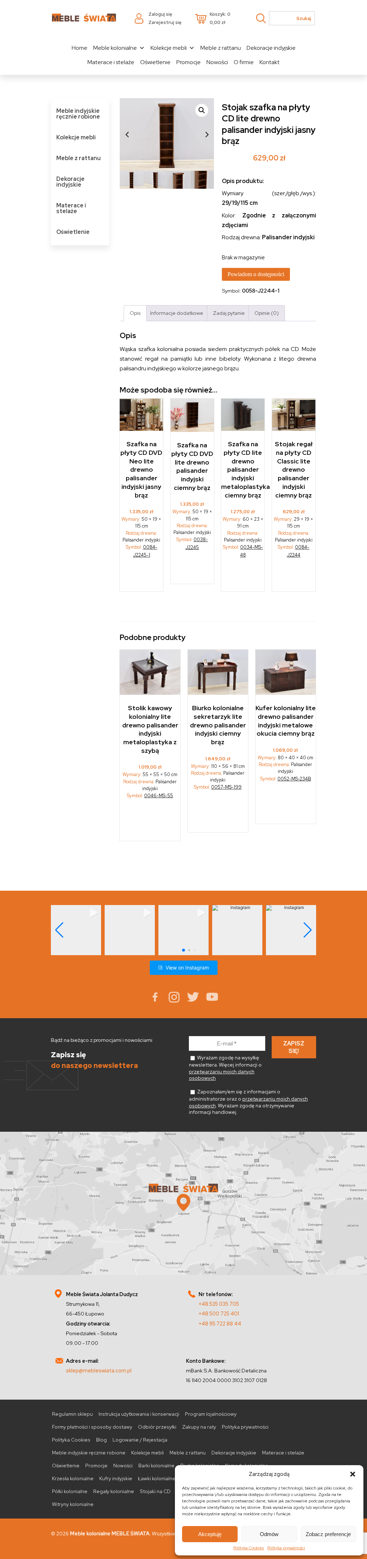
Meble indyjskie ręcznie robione (78, 113)
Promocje (188, 62)
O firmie (244, 62)
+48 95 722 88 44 (220, 1323)
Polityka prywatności (286, 1548)
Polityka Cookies (248, 1548)
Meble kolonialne (115, 48)
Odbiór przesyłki (157, 1427)
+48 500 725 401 (219, 1313)
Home (79, 48)
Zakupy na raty (199, 1427)
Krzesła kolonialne (73, 1478)
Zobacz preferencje (328, 1534)
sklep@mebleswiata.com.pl (99, 1370)
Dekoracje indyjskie (271, 48)
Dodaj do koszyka (142, 574)
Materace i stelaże (110, 62)
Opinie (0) (266, 312)
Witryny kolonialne (73, 1504)
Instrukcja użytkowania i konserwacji (139, 1414)
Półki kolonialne (69, 1491)
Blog (101, 1440)
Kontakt (269, 62)
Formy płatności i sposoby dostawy (92, 1427)
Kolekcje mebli (169, 48)
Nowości (217, 62)
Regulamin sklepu (72, 1414)
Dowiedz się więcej (193, 566)
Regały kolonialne (113, 1491)
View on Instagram (187, 967)
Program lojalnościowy (211, 1414)
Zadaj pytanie (229, 312)
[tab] (135, 313)
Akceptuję (209, 1534)
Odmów (269, 1534)
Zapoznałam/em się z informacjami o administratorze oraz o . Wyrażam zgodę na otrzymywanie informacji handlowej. (248, 1101)
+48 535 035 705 (219, 1303)
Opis (135, 312)
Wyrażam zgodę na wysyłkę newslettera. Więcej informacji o (225, 1067)
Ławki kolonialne (157, 1478)
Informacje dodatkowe (176, 312)
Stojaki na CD (155, 1491)
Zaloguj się (160, 14)
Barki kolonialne (156, 1465)
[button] (352, 1474)
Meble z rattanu (220, 48)
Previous (127, 134)
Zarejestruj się (164, 22)
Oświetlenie (155, 62)
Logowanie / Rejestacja (140, 1440)
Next (207, 134)
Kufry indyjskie (115, 1478)
